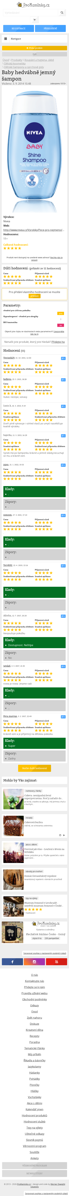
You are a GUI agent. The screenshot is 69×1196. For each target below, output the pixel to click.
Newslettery (34, 1173)
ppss (6, 464)
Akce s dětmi (34, 1103)
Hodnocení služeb (34, 1121)
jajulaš (6, 665)
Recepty (34, 1036)
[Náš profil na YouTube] (56, 961)
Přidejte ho (58, 342)
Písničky (34, 1085)
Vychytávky (34, 1097)
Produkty (16, 60)
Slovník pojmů (34, 1140)
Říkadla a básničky (34, 1060)
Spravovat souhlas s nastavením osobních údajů (46, 1193)
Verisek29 (8, 357)
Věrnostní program (34, 1146)
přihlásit (34, 296)
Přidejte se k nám (34, 987)
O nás (34, 975)
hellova (7, 379)
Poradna (34, 1042)
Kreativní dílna (34, 1030)
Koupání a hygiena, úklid (39, 60)
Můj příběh (34, 1054)
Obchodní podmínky (34, 999)
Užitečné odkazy (34, 1134)
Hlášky (35, 1091)
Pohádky (34, 1079)
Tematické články (34, 1048)
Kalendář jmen (34, 1109)
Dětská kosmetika (15, 63)
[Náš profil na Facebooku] (12, 961)
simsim (7, 514)
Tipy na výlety (34, 1127)
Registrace (19, 28)
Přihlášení (50, 28)
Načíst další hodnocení (34, 768)
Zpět (35, 54)
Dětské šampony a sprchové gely (24, 67)
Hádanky (34, 1072)
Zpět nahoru (34, 1017)
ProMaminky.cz (24, 1184)
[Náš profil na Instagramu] (34, 961)
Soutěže (34, 1152)
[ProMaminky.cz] (34, 5)
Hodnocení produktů (34, 1115)
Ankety (34, 1158)
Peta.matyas (10, 716)
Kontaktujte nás (34, 981)
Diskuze (34, 1024)
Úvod (6, 60)
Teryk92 (7, 565)
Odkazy (34, 1005)
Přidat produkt (35, 48)
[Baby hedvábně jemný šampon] (34, 150)
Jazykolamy (34, 1066)
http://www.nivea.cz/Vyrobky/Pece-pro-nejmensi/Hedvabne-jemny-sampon (34, 230)
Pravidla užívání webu (34, 993)
